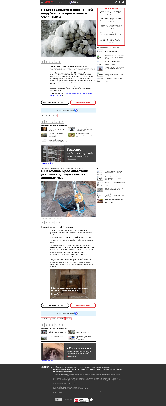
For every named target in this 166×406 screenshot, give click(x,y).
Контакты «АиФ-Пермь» (84, 367)
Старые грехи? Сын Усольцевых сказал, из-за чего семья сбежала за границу (114, 80)
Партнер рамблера (68, 399)
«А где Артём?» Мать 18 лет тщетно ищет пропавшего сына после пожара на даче (114, 178)
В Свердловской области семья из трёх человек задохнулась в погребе (69, 289)
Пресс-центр (71, 366)
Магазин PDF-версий (105, 366)
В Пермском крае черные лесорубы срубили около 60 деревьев (56, 129)
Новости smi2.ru (47, 163)
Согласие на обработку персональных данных (64, 386)
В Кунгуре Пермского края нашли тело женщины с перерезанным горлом (58, 332)
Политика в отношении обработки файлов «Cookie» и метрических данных (70, 388)
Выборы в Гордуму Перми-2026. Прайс (112, 369)
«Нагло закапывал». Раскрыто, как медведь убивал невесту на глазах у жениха (114, 74)
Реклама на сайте (82, 366)
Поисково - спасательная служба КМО (51, 218)
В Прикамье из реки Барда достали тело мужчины (56, 337)
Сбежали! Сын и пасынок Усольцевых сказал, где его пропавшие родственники (115, 51)
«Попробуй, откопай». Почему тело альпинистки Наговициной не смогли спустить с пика (114, 68)
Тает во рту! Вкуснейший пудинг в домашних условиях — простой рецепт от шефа (114, 201)
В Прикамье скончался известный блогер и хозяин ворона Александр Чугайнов (111, 27)
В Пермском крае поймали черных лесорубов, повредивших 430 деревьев (58, 135)
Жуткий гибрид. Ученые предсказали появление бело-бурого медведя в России (115, 57)
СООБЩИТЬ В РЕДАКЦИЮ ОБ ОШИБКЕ (62, 371)
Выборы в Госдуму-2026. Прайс (61, 369)
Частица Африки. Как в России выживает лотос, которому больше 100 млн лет (114, 195)
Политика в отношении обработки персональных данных (66, 387)
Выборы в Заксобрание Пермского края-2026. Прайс (86, 369)
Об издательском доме (59, 366)
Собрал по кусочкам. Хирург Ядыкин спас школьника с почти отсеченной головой (115, 184)
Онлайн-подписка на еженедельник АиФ (64, 367)
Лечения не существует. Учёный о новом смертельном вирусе (114, 189)
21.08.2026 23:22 (45, 168)
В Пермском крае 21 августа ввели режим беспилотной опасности (111, 33)
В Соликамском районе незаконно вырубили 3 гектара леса (84, 135)
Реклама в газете (93, 366)
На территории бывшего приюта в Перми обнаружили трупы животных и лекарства (85, 332)
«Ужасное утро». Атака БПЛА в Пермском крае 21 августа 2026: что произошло (111, 13)
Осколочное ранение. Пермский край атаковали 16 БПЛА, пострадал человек (111, 20)
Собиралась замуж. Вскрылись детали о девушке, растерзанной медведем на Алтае (113, 63)
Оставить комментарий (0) (83, 102)
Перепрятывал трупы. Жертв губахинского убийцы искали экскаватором (84, 338)
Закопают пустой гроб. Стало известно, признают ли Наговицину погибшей (111, 40)
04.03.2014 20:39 (45, 7)
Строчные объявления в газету (100, 367)
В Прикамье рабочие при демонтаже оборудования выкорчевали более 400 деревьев (58, 140)
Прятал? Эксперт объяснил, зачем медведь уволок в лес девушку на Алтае (114, 173)
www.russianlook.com (47, 57)
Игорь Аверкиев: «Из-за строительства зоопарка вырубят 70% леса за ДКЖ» (85, 129)
